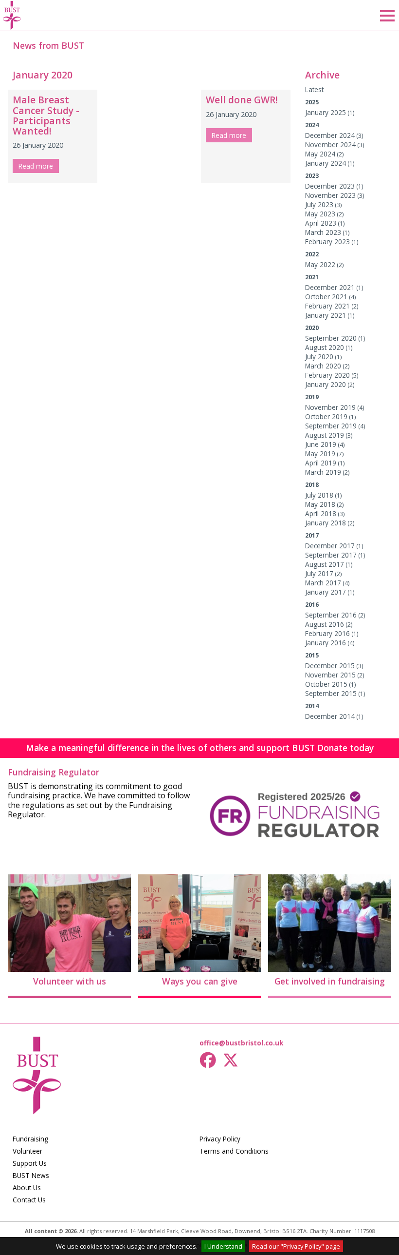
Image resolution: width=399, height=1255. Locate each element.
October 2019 (326, 416)
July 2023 (319, 204)
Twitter (232, 1060)
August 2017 (324, 564)
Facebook (208, 1060)
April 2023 (320, 223)
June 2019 (320, 444)
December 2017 (330, 545)
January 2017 (325, 592)
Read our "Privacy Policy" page (296, 1246)
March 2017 (323, 582)
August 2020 (324, 347)
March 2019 (323, 472)
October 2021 (326, 296)
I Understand (223, 1246)
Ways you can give (199, 981)
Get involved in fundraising (329, 981)
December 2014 (330, 716)
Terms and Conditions (234, 1151)
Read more (35, 166)
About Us (27, 1187)
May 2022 (320, 264)
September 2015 (331, 693)
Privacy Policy (220, 1138)
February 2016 (327, 633)
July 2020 (319, 356)
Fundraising (30, 1138)
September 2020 (331, 338)
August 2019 (324, 435)
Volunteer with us (69, 981)
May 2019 (320, 453)
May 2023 (320, 213)
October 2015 (326, 684)
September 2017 (331, 555)
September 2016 (331, 614)
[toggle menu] (387, 15)
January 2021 (325, 315)
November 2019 (330, 407)
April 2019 (320, 462)
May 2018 (320, 504)
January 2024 (325, 163)
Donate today (345, 747)
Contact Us (29, 1199)
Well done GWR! (242, 99)
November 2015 (330, 674)
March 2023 (323, 232)
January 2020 (325, 384)
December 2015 (330, 665)
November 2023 (330, 195)
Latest (314, 89)
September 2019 (331, 425)
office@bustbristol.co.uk (241, 1042)
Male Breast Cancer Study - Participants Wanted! (46, 115)
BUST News (31, 1175)
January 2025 (325, 112)
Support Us (30, 1163)
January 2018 (325, 522)
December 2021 (330, 287)
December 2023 (330, 186)
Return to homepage (12, 15)
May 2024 (320, 153)
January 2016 (325, 642)
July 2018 (319, 495)
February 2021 (327, 305)
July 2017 (319, 573)
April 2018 (320, 513)
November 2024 (330, 144)
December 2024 (330, 135)
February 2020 (327, 375)
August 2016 (324, 624)
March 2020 (323, 365)
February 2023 (327, 241)
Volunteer (27, 1151)
